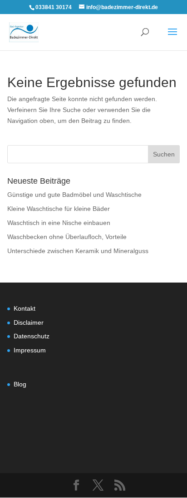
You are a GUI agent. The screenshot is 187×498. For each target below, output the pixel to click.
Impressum (30, 350)
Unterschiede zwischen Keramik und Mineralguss (77, 250)
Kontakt (24, 308)
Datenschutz (31, 336)
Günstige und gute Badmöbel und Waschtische (74, 194)
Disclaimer (29, 322)
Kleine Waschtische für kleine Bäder (58, 208)
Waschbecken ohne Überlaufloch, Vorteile (67, 236)
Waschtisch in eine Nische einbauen (58, 222)
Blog (20, 384)
